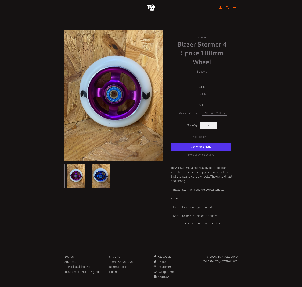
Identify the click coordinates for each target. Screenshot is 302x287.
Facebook (164, 256)
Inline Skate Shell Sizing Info (82, 272)
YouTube (163, 277)
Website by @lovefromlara (220, 261)
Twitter (162, 261)
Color (202, 105)
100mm (202, 94)
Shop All (69, 261)
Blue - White (188, 112)
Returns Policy (118, 266)
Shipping (114, 256)
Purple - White (214, 112)
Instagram (164, 266)
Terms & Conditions (121, 261)
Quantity (192, 125)
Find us (113, 272)
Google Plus (166, 272)
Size (202, 86)
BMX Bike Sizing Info (77, 266)
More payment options (201, 154)
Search (69, 256)
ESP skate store (227, 256)
